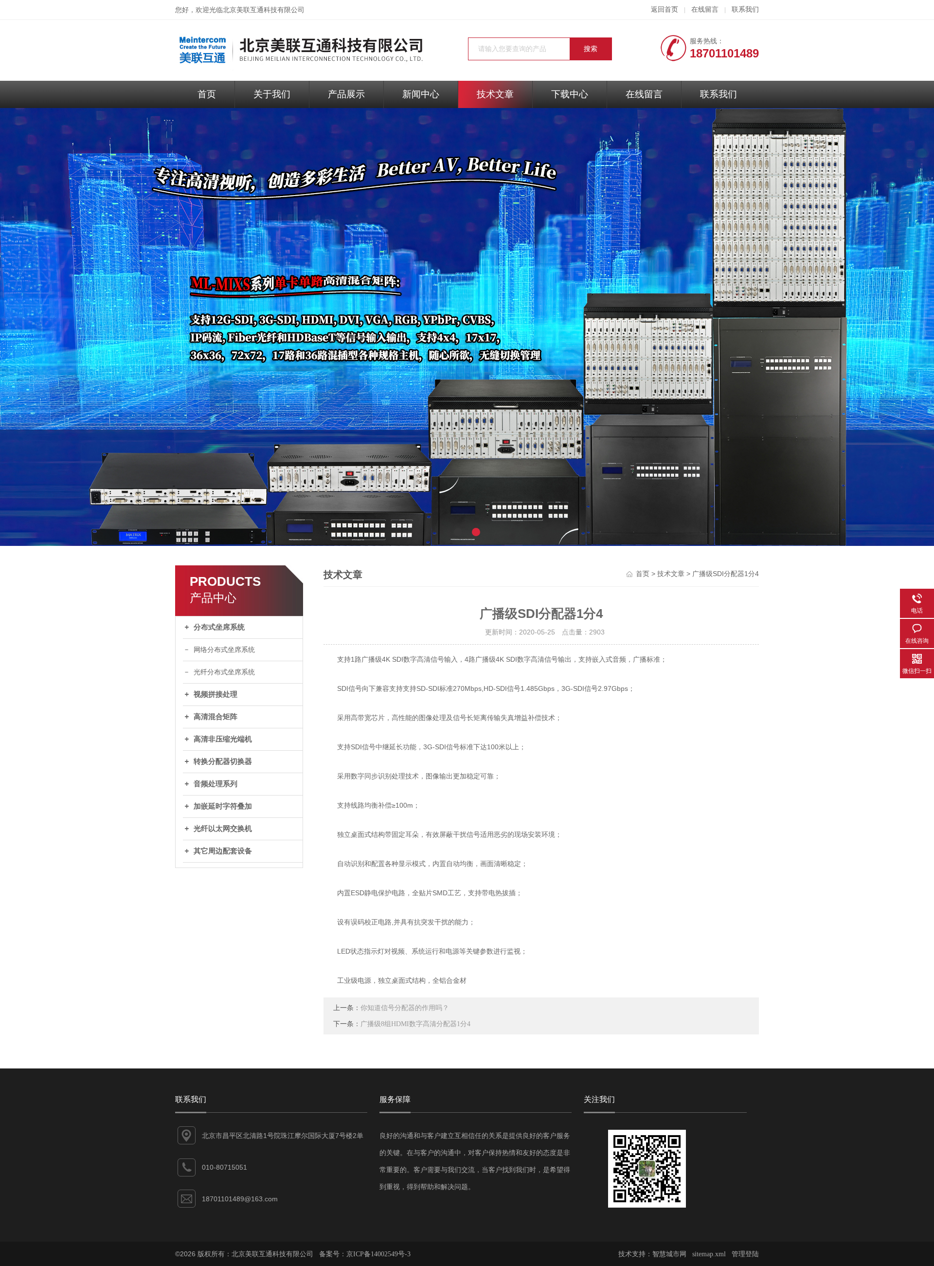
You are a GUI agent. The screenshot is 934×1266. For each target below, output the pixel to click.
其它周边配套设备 (223, 851)
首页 (207, 94)
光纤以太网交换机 (223, 828)
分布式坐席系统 (219, 627)
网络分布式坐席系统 (224, 649)
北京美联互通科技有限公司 (264, 10)
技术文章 (495, 94)
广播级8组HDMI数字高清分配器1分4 (415, 1024)
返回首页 (664, 9)
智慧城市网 (669, 1254)
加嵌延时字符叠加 (223, 806)
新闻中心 (420, 94)
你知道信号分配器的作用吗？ (404, 1008)
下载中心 (569, 94)
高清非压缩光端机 (223, 739)
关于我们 (271, 94)
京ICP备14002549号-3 (378, 1254)
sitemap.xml (709, 1254)
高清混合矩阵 (215, 717)
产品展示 (346, 94)
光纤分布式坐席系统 (224, 672)
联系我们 (745, 9)
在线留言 (704, 9)
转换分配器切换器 (223, 761)
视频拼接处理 (215, 694)
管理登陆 (745, 1254)
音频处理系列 (215, 784)
